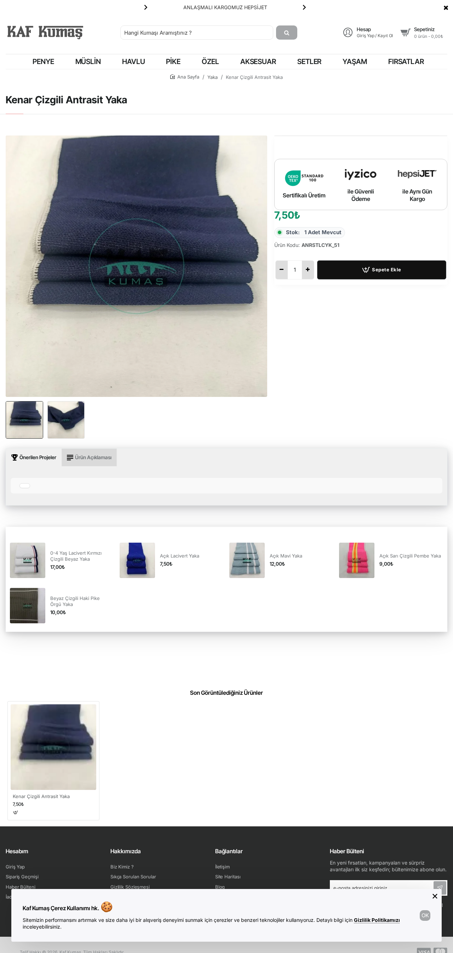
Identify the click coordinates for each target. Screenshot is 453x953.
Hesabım (17, 851)
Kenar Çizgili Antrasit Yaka (41, 796)
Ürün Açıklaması (93, 457)
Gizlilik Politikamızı (377, 920)
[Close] (446, 7)
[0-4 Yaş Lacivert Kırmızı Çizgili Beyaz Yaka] (27, 560)
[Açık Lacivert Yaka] (137, 560)
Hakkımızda (125, 851)
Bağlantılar (229, 851)
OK (425, 915)
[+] (308, 270)
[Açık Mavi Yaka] (247, 560)
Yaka (212, 77)
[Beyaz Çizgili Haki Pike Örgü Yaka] (27, 605)
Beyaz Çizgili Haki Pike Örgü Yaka (75, 601)
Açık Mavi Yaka (286, 556)
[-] (282, 270)
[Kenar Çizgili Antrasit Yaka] (53, 747)
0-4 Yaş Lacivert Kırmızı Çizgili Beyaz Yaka (76, 556)
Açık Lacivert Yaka (179, 556)
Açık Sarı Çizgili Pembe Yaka (410, 556)
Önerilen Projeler (37, 457)
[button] (145, 7)
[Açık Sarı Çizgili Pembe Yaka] (356, 560)
